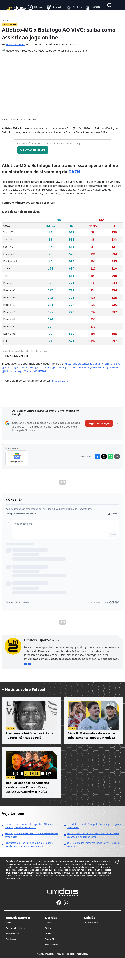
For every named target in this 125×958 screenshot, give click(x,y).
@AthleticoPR (43, 367)
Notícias (51, 918)
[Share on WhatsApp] (110, 456)
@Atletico (8, 367)
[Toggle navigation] (108, 12)
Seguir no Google (99, 423)
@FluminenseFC (110, 363)
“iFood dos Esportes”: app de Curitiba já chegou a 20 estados (94, 825)
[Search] (109, 5)
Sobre (8, 922)
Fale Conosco (12, 939)
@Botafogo (70, 363)
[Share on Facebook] (97, 456)
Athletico (49, 928)
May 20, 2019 (60, 380)
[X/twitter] (66, 902)
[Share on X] (104, 456)
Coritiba (48, 933)
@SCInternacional (89, 363)
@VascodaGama (24, 367)
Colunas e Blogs (91, 922)
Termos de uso (12, 933)
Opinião (89, 918)
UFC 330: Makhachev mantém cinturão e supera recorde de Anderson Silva (93, 835)
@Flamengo (114, 367)
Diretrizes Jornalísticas (16, 928)
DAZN (74, 172)
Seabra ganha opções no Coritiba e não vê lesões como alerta (31, 835)
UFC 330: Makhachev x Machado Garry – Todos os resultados (94, 844)
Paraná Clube (51, 939)
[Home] (16, 8)
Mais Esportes (51, 944)
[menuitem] (35, 8)
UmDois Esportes (15, 44)
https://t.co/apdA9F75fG (31, 371)
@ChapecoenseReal (77, 367)
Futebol (48, 922)
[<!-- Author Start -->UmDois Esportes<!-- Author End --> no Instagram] (25, 664)
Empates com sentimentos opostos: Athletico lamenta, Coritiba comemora (29, 825)
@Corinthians (97, 367)
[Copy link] (117, 456)
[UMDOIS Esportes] (62, 892)
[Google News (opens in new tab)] (16, 458)
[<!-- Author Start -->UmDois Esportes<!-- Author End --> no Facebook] (29, 664)
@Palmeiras (9, 371)
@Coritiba (58, 367)
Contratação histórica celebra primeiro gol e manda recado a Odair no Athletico (29, 844)
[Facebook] (58, 902)
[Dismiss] (117, 423)
